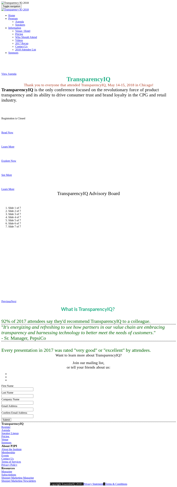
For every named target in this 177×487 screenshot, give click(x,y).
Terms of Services (11, 461)
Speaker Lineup (10, 433)
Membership (8, 452)
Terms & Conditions (116, 484)
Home (11, 15)
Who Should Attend (26, 37)
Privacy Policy (9, 464)
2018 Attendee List (25, 49)
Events (5, 455)
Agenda (19, 21)
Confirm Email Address (14, 412)
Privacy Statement (93, 484)
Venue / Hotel (22, 30)
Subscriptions (8, 474)
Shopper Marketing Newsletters (18, 480)
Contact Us (21, 46)
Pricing (19, 34)
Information (14, 27)
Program (13, 18)
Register (5, 427)
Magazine (6, 471)
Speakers (20, 24)
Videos (19, 40)
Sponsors (13, 52)
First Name (7, 385)
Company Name (10, 399)
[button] (8, 73)
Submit (6, 420)
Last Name (7, 392)
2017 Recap (21, 43)
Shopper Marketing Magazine (17, 477)
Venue (4, 439)
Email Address (9, 406)
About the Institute (11, 449)
